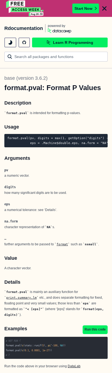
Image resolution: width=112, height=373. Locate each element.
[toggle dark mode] (10, 42)
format (62, 244)
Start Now (83, 8)
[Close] (104, 8)
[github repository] (24, 42)
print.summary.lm (21, 297)
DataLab (74, 366)
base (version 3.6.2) (26, 78)
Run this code (95, 329)
